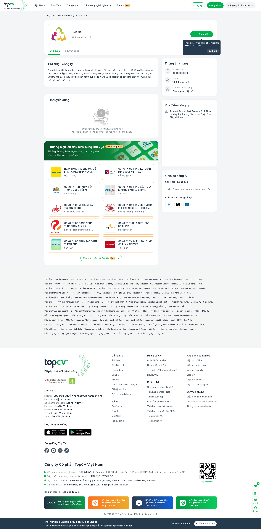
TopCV (123, 5)
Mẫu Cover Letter (196, 324)
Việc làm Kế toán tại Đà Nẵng (193, 288)
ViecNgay (116, 416)
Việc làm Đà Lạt (69, 284)
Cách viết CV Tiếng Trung (103, 324)
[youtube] (53, 450)
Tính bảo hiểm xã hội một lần (161, 411)
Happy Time (118, 420)
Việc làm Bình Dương (174, 279)
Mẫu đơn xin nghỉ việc (115, 329)
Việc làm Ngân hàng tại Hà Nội (146, 293)
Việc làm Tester (51, 306)
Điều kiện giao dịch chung (200, 396)
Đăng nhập (215, 5)
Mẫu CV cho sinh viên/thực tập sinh (81, 320)
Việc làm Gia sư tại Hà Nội (166, 284)
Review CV (152, 375)
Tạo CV (55, 5)
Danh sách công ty (67, 15)
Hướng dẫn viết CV (156, 365)
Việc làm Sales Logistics (158, 302)
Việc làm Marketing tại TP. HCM (86, 293)
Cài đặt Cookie (119, 389)
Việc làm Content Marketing (165, 297)
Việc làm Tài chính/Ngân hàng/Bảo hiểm (61, 302)
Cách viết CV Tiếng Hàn (54, 324)
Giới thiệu (116, 360)
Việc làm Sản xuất (176, 306)
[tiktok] (66, 450)
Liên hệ (115, 375)
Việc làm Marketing (113, 297)
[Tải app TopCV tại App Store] (55, 432)
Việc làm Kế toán (187, 297)
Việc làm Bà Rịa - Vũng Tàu (126, 284)
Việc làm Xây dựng (180, 302)
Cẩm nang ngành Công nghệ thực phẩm (97, 333)
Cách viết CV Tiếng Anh (181, 320)
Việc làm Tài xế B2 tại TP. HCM (110, 288)
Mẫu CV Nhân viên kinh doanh (158, 315)
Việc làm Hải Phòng (133, 279)
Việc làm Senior (194, 379)
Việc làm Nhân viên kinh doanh (88, 297)
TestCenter (117, 406)
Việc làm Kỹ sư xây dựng (201, 302)
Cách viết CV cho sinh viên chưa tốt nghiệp (149, 320)
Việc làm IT (192, 375)
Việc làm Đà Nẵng (115, 279)
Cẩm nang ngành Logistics (153, 333)
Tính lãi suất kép (155, 396)
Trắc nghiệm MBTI (156, 416)
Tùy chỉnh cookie (181, 523)
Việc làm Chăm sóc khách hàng (58, 311)
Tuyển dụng (118, 370)
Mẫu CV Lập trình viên (53, 320)
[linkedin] (60, 450)
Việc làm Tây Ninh (52, 284)
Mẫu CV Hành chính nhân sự (186, 315)
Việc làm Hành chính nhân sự (114, 302)
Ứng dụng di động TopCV (160, 387)
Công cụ (71, 5)
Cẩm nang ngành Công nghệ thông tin (60, 333)
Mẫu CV (205, 311)
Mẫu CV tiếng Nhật (98, 315)
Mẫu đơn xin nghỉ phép (94, 329)
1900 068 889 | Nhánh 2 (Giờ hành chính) (77, 395)
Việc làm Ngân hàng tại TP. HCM (176, 293)
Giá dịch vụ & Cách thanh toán (202, 401)
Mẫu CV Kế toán (135, 315)
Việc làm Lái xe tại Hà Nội (191, 284)
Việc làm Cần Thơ (97, 279)
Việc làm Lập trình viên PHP (126, 306)
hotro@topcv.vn (60, 399)
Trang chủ (49, 15)
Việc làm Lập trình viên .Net (73, 306)
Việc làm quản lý (195, 370)
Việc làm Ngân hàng (90, 302)
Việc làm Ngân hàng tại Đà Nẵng (58, 297)
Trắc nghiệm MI (154, 420)
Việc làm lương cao (196, 365)
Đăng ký (197, 5)
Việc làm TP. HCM (79, 279)
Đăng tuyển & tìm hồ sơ (240, 5)
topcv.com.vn (208, 482)
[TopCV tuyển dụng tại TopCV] (73, 365)
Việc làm (38, 5)
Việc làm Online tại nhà (84, 311)
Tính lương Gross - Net (137, 311)
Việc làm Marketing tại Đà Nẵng (116, 293)
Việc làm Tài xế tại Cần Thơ (56, 288)
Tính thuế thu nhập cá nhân (161, 311)
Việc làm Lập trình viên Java (99, 306)
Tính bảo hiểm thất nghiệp (160, 406)
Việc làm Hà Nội (61, 279)
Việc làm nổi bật (194, 360)
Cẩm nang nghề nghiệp (96, 5)
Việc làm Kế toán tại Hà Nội (138, 288)
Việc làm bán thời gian (197, 384)
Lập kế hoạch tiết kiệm (158, 401)
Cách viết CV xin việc (119, 320)
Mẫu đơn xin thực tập (137, 329)
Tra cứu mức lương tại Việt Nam (110, 311)
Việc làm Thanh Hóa (154, 279)
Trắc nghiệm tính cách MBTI (187, 311)
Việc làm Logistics (137, 302)
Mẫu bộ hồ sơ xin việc (53, 329)
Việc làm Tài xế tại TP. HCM (83, 288)
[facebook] (46, 450)
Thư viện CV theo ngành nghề (162, 370)
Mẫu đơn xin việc (156, 329)
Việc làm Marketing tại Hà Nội (57, 293)
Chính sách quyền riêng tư (125, 384)
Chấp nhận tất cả (205, 523)
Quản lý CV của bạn (157, 360)
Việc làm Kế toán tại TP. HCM (165, 288)
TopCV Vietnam (63, 406)
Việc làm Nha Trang (103, 284)
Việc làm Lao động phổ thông (153, 306)
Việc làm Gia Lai (86, 284)
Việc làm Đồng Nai (194, 279)
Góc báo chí (118, 365)
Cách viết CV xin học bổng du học (131, 324)
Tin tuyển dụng (71, 51)
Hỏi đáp (115, 379)
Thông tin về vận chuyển (199, 406)
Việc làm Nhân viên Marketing (137, 297)
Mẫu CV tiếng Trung (117, 315)
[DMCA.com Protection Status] (72, 381)
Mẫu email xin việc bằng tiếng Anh (181, 329)
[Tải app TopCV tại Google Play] (80, 432)
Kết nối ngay (73, 402)
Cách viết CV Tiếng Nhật (78, 324)
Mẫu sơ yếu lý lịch (73, 329)
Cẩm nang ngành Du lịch (128, 333)
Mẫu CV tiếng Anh (79, 315)
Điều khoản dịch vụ (121, 394)
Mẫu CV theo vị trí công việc (56, 315)
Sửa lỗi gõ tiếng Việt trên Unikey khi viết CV (167, 324)
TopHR (115, 411)
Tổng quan (54, 51)
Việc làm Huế (146, 284)
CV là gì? (103, 320)
